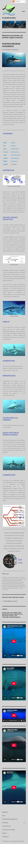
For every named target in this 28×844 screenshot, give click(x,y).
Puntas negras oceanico (12, 586)
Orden (5, 155)
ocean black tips (15, 585)
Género (5, 161)
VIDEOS (4, 833)
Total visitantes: (8, 601)
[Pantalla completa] (24, 720)
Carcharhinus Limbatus (7, 582)
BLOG (3, 815)
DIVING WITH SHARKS (13, 577)
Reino (4, 142)
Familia (5, 158)
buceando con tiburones (16, 580)
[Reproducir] (4, 720)
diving (7, 583)
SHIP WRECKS (6, 826)
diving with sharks (6, 585)
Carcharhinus (14, 161)
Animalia (13, 142)
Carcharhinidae (15, 158)
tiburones (16, 588)
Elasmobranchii (15, 152)
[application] (14, 715)
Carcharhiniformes (15, 155)
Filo (4, 146)
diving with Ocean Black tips (16, 583)
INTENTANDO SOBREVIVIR (10, 819)
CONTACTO (5, 836)
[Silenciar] (21, 720)
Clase (4, 149)
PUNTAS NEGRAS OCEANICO (11, 45)
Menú (23, 11)
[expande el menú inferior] (24, 822)
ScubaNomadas (9, 18)
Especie (5, 164)
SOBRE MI (5, 812)
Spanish (17, 1)
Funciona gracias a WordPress (17, 841)
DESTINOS (5, 822)
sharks (20, 586)
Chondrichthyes (15, 149)
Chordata (13, 146)
